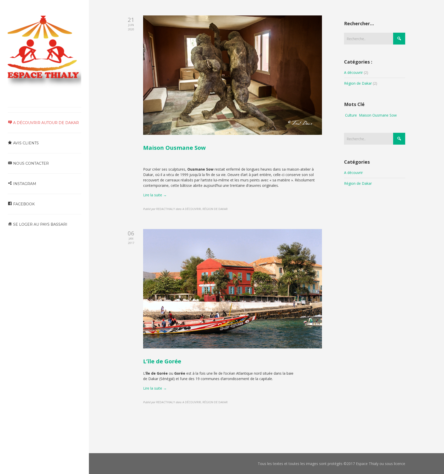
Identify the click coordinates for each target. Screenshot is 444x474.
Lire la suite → (155, 194)
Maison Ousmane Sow (174, 147)
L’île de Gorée (162, 361)
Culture (351, 115)
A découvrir (353, 72)
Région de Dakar (358, 83)
